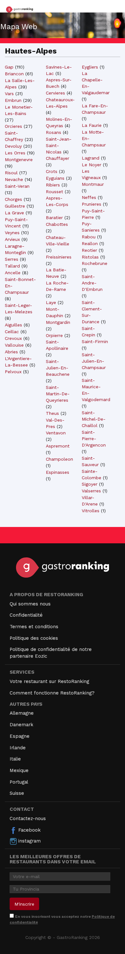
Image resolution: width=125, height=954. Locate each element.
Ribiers (53, 184)
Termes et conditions (34, 626)
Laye (51, 302)
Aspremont (58, 445)
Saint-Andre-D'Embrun (92, 283)
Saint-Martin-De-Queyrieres (58, 394)
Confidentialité (26, 615)
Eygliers (90, 67)
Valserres (91, 490)
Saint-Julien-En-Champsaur (94, 361)
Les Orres (15, 152)
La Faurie (92, 125)
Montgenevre (19, 159)
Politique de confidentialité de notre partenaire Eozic (51, 652)
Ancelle (13, 272)
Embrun (13, 100)
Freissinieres (58, 256)
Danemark (21, 725)
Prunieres (91, 204)
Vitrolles (90, 510)
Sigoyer (89, 484)
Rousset (54, 191)
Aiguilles (13, 324)
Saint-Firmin (95, 341)
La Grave (14, 212)
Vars (9, 93)
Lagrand (90, 157)
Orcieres (13, 126)
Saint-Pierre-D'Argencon (94, 439)
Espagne (19, 736)
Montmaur (93, 184)
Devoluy (13, 146)
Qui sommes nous (30, 604)
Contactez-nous (28, 818)
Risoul (11, 172)
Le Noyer (91, 164)
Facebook (29, 830)
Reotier (89, 250)
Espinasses (57, 472)
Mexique (19, 770)
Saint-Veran (17, 186)
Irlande (18, 748)
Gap (9, 67)
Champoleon (59, 459)
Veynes (12, 232)
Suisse (17, 793)
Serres (11, 259)
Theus (52, 413)
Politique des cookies (34, 638)
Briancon (14, 73)
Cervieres (55, 92)
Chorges (13, 199)
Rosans (53, 132)
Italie (15, 759)
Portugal (19, 782)
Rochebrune (94, 263)
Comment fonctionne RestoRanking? (52, 693)
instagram (29, 841)
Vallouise (14, 345)
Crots (51, 171)
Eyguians (55, 178)
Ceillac (12, 331)
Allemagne (22, 713)
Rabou (89, 236)
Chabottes (57, 224)
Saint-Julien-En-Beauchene (58, 368)
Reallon (90, 243)
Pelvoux (13, 371)
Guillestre (15, 206)
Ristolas (90, 256)
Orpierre (54, 335)
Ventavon (56, 432)
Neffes (89, 197)
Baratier (54, 217)
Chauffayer (57, 158)
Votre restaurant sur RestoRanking (49, 681)
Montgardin (58, 322)
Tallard (12, 265)
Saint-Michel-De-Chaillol (93, 419)
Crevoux (13, 338)
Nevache (14, 179)
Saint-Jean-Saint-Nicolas (58, 145)
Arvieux (12, 239)
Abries (11, 351)
